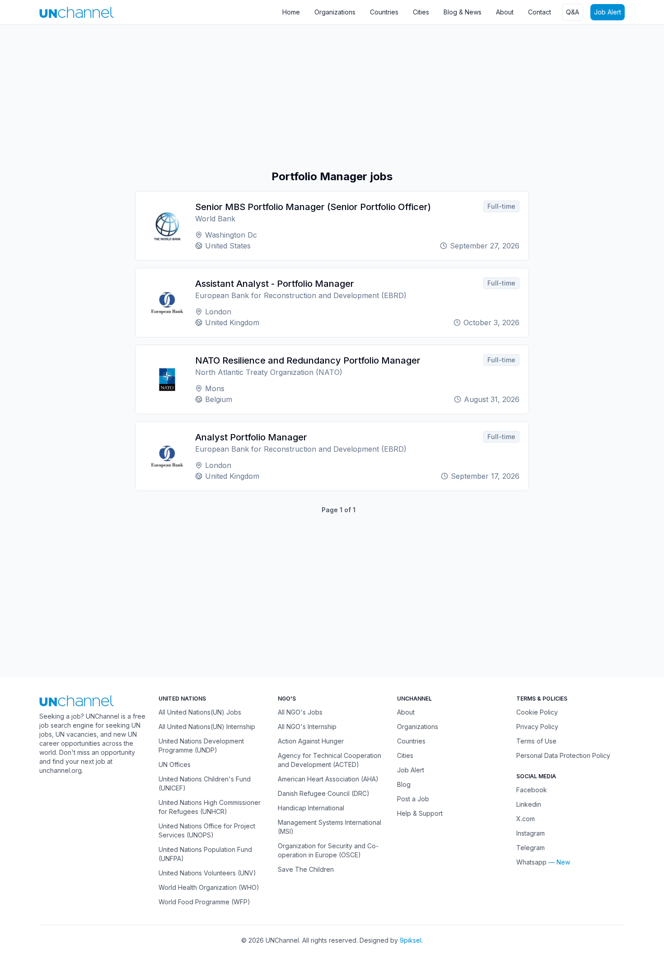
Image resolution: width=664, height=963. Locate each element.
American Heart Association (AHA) (328, 779)
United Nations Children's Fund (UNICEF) (205, 783)
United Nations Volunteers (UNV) (207, 873)
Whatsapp (531, 862)
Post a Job (413, 799)
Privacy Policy (537, 726)
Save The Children (306, 869)
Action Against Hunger (311, 741)
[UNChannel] (76, 12)
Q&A (572, 12)
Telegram (530, 847)
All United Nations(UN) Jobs (200, 712)
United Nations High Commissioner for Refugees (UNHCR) (210, 807)
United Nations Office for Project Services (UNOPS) (207, 830)
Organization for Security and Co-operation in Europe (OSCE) (328, 850)
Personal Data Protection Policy (563, 755)
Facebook (531, 790)
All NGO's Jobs (300, 712)
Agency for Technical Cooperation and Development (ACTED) (329, 760)
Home (291, 12)
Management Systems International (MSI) (329, 826)
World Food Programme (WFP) (204, 902)
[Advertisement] (271, 97)
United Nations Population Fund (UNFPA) (205, 854)
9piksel (410, 940)
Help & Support (420, 813)
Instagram (530, 833)
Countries (384, 12)
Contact (539, 12)
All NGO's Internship (307, 726)
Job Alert (607, 12)
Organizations (334, 12)
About (505, 12)
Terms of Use (536, 741)
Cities (421, 12)
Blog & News (463, 12)
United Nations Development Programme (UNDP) (201, 745)
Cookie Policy (537, 712)
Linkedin (528, 804)
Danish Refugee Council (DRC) (323, 793)
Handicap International (311, 808)
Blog (404, 784)
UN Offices (175, 764)
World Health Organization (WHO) (209, 887)
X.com (525, 819)
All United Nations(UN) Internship (207, 726)
